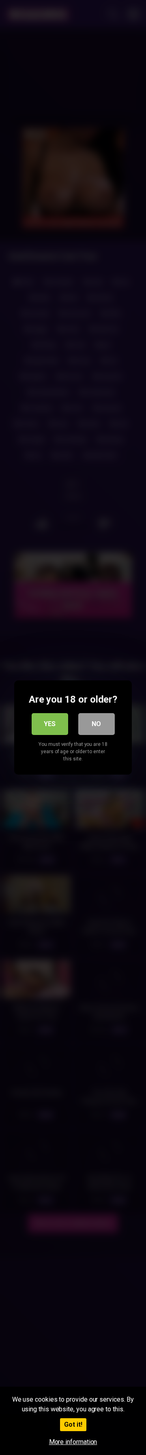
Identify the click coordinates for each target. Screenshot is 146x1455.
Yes (50, 724)
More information (73, 1442)
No (96, 724)
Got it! (73, 1424)
